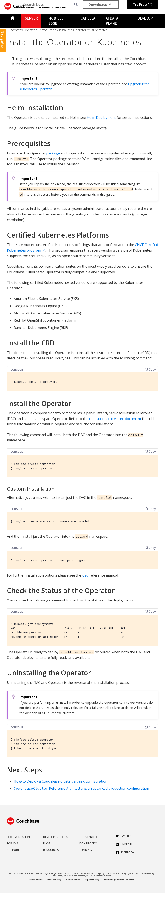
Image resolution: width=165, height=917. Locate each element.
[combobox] (49, 4)
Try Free (140, 4)
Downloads (98, 4)
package (53, 153)
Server (31, 18)
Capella (88, 18)
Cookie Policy (73, 880)
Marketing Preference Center (119, 880)
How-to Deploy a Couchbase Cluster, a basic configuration (60, 781)
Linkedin (126, 844)
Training (85, 850)
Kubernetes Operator (22, 30)
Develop (145, 18)
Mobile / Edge (55, 21)
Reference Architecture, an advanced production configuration (81, 788)
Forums (12, 843)
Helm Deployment (101, 117)
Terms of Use (36, 880)
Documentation (18, 837)
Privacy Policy (54, 880)
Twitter (126, 836)
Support (13, 850)
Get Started (88, 837)
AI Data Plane (112, 21)
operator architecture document (115, 418)
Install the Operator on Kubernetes (83, 30)
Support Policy (92, 880)
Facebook (127, 852)
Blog (46, 843)
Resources (51, 850)
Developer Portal (56, 837)
